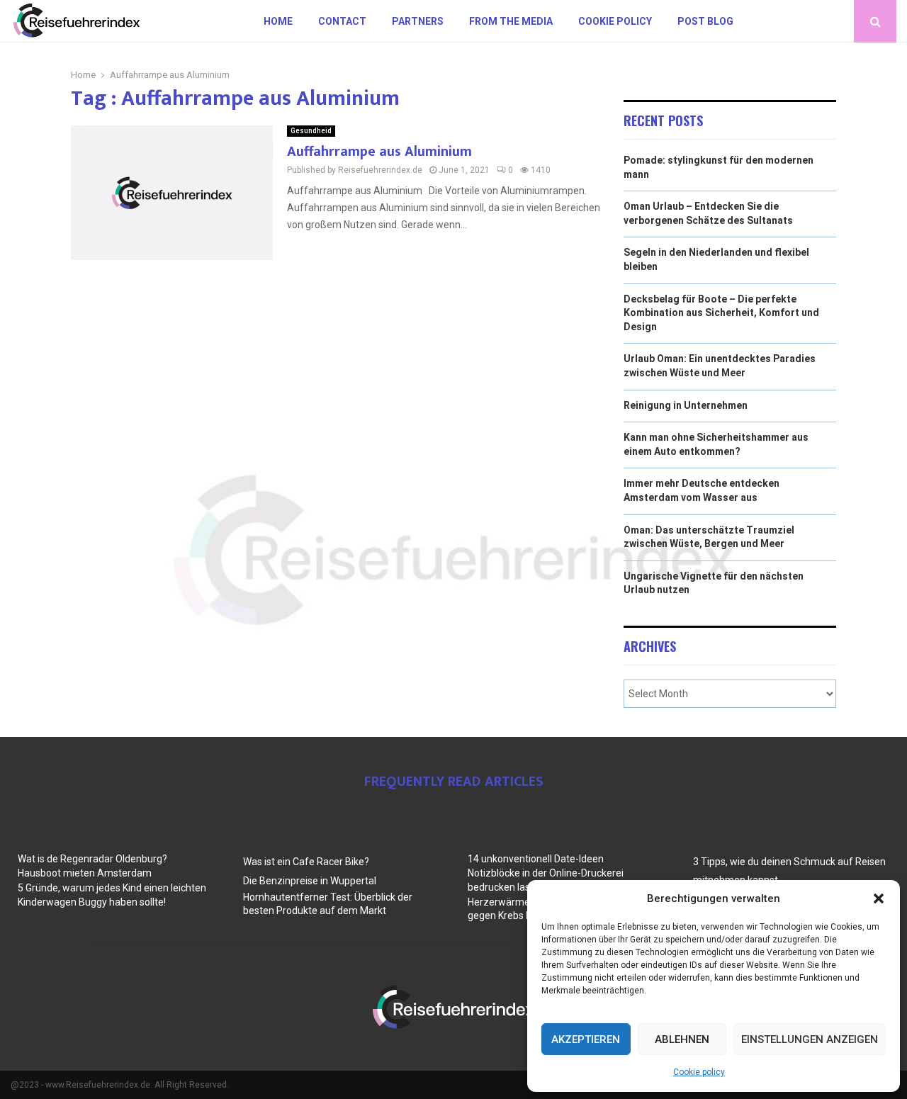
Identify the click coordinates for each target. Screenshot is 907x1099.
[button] (879, 898)
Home (278, 21)
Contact (342, 21)
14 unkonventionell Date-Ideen (536, 858)
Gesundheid (311, 131)
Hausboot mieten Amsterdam (85, 873)
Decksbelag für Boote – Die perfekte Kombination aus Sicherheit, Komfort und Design (721, 312)
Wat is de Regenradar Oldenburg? (92, 858)
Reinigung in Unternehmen (686, 405)
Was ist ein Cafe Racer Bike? (306, 861)
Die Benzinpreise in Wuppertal (309, 880)
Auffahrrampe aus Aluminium (379, 152)
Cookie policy (699, 1072)
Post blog (705, 21)
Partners (418, 21)
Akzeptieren (585, 1039)
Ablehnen (682, 1039)
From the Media (511, 21)
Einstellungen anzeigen (809, 1039)
